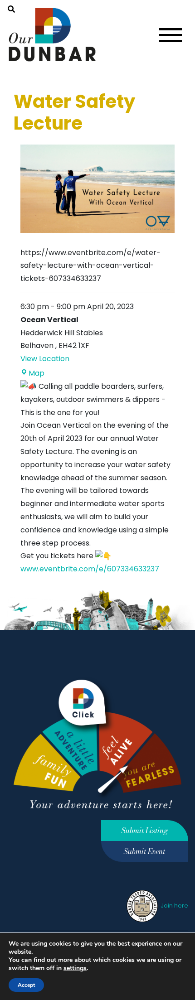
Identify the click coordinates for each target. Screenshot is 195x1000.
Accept (26, 985)
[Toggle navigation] (170, 35)
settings (75, 968)
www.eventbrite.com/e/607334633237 (89, 569)
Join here (173, 905)
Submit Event (144, 851)
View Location (44, 358)
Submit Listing (145, 830)
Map (36, 373)
